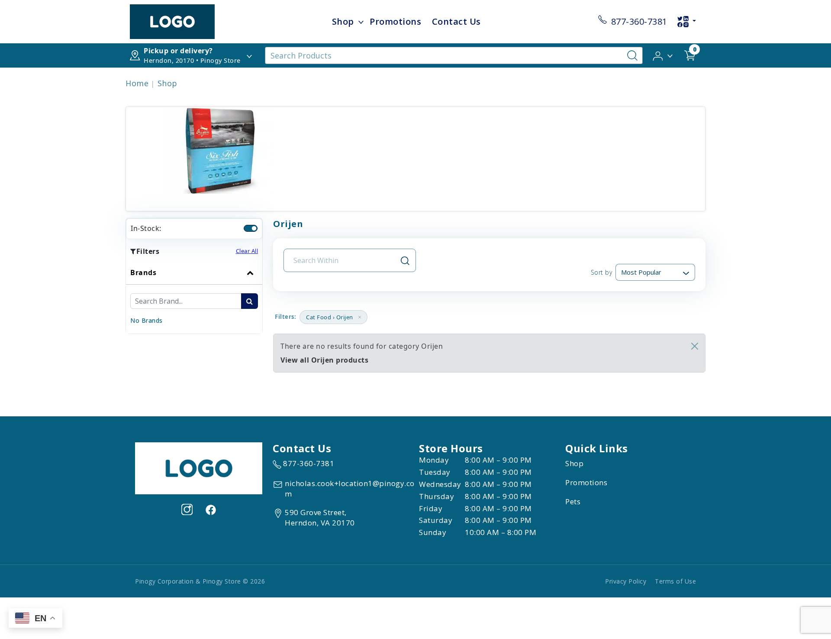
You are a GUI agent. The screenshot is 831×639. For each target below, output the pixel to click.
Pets (572, 501)
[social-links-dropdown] (686, 21)
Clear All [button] (247, 251)
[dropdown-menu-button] (361, 21)
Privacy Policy (625, 581)
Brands (143, 272)
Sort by (601, 272)
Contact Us (456, 21)
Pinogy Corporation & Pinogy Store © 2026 (200, 581)
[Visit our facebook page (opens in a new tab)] (210, 509)
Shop (343, 21)
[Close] (694, 346)
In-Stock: (146, 228)
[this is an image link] (198, 467)
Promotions (395, 21)
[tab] (194, 297)
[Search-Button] (632, 55)
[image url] (172, 21)
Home (137, 83)
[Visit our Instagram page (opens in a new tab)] (187, 509)
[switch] (251, 228)
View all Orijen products (324, 360)
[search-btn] (249, 301)
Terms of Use (675, 581)
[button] (663, 55)
